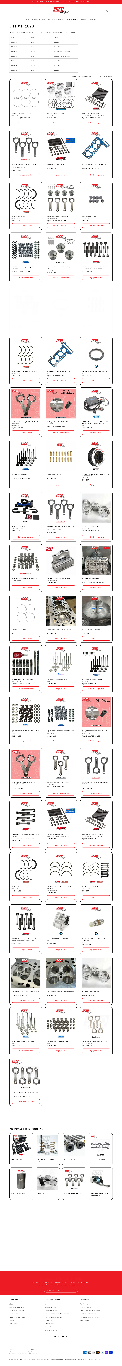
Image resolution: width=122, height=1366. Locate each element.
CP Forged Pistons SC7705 (90, 991)
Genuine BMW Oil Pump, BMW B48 (58, 939)
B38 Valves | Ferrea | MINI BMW (57, 679)
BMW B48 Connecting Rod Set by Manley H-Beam (25, 165)
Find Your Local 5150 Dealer (54, 1317)
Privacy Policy (49, 1327)
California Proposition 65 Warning (90, 1310)
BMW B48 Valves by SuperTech (21, 474)
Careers (12, 1320)
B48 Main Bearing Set (18, 216)
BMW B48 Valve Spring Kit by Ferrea (58, 1041)
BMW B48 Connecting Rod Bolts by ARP (24, 939)
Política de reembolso (43, 1359)
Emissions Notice (85, 1307)
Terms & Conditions (51, 1330)
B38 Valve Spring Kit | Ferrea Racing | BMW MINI (25, 730)
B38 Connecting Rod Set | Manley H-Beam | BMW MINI (95, 783)
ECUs (40, 1266)
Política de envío (83, 1359)
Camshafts (68, 1159)
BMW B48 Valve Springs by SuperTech (23, 267)
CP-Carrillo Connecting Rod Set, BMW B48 (25, 1092)
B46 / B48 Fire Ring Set (19, 629)
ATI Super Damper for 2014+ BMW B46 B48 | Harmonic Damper (96, 474)
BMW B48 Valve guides (54, 474)
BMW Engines (84, 1320)
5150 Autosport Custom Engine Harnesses (17, 1268)
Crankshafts (43, 1232)
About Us (12, 1304)
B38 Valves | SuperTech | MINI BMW (93, 679)
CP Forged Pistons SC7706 (90, 526)
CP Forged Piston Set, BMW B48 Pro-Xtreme (60, 422)
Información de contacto (96, 1359)
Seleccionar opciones (26, 123)
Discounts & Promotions (17, 1310)
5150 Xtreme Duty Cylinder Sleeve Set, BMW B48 (25, 321)
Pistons (41, 1194)
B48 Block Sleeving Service (90, 578)
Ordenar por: (76, 76)
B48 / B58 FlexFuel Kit (18, 526)
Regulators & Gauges (100, 1266)
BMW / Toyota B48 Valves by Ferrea (23, 1041)
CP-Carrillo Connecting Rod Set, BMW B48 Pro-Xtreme (25, 422)
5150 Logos (13, 1323)
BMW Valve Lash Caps (89, 216)
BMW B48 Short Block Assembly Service (59, 629)
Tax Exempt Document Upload (89, 1317)
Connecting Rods (71, 1194)
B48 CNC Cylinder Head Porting (92, 629)
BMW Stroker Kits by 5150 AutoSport (73, 1233)
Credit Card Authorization (88, 1314)
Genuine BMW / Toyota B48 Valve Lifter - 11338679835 (94, 939)
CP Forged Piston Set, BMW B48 (57, 113)
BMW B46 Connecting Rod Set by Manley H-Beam (60, 527)
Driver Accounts (14, 1314)
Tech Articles (84, 1304)
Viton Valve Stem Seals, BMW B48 (92, 321)
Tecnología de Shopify (29, 1359)
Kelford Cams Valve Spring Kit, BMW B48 (24, 578)
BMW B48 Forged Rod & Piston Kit (57, 216)
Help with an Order (51, 1307)
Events (11, 1327)
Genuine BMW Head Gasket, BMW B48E (59, 371)
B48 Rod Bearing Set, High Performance (24, 371)
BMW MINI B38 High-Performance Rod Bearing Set (59, 887)
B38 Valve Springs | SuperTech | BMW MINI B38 (60, 730)
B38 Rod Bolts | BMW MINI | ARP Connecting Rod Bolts (25, 835)
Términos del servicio (70, 1359)
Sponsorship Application (17, 1317)
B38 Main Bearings (17, 886)
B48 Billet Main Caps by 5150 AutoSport (59, 578)
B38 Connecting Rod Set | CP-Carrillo (58, 782)
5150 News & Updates (16, 1307)
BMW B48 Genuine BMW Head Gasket (94, 164)
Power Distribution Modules (72, 1267)
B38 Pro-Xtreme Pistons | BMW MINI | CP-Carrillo (95, 730)
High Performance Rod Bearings (100, 1195)
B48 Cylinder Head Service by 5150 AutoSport (26, 991)
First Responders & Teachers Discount (57, 1314)
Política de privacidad (57, 1359)
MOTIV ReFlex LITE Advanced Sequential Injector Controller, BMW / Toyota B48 (95, 422)
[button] (11, 11)
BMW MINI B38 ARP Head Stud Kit (92, 834)
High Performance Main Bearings (19, 1233)
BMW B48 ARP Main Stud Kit (55, 164)
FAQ (46, 1304)
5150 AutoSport (18, 1359)
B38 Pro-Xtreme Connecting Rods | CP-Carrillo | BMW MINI (24, 783)
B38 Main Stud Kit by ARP (55, 834)
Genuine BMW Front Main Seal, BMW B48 (95, 371)
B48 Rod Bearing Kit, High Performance (94, 886)
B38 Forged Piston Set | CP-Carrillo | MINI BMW (60, 267)
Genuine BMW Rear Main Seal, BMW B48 (59, 321)
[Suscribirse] (76, 1290)
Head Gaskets (97, 1159)
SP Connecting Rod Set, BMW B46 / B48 (94, 1041)
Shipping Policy (49, 1323)
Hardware (15, 1159)
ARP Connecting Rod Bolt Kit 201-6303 (94, 267)
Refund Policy (49, 1320)
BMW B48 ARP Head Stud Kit (91, 113)
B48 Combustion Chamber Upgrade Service (60, 991)
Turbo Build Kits (97, 1232)
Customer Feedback (51, 1310)
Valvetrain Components (47, 1159)
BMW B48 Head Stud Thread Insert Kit (23, 679)
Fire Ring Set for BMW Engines (21, 113)
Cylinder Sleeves (18, 1194)
